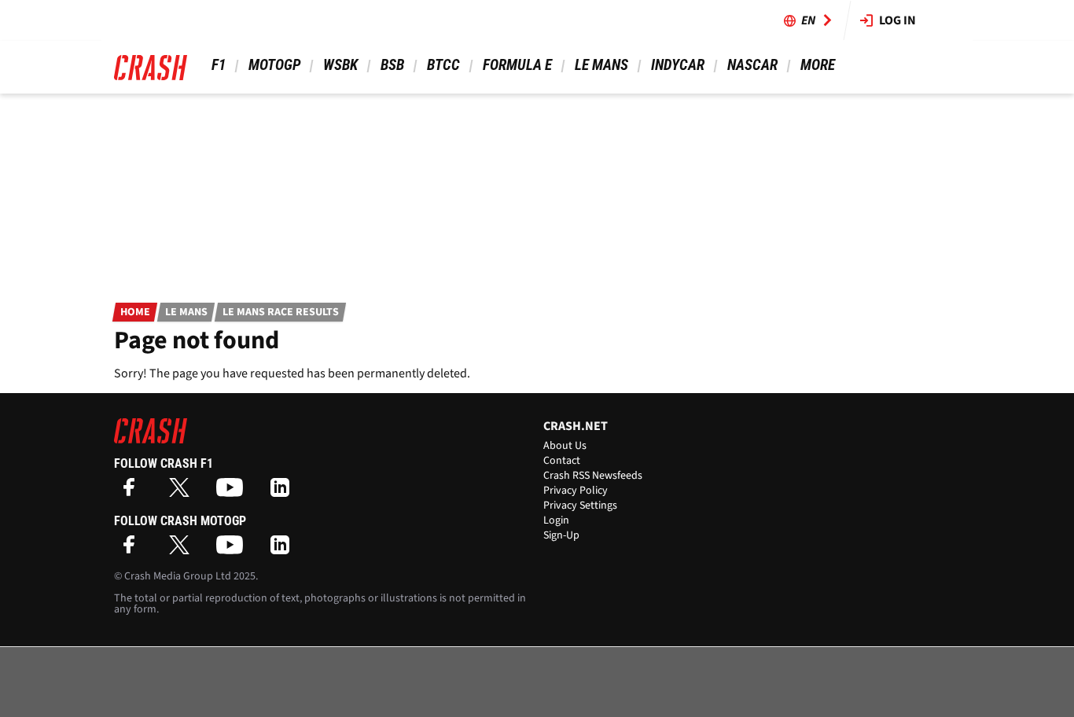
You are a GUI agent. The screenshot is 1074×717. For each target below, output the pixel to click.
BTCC (443, 65)
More (817, 65)
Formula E (517, 65)
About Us (565, 445)
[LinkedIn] (284, 492)
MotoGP (274, 65)
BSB (392, 65)
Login (556, 520)
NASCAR (752, 65)
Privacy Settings (580, 505)
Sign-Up (561, 535)
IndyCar (678, 65)
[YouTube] (233, 492)
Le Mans (601, 65)
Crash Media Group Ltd (177, 576)
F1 (218, 65)
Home (135, 312)
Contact (561, 460)
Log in (897, 20)
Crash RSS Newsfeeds (592, 475)
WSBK (340, 65)
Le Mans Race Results (281, 312)
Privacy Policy (575, 490)
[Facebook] (133, 492)
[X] (183, 492)
